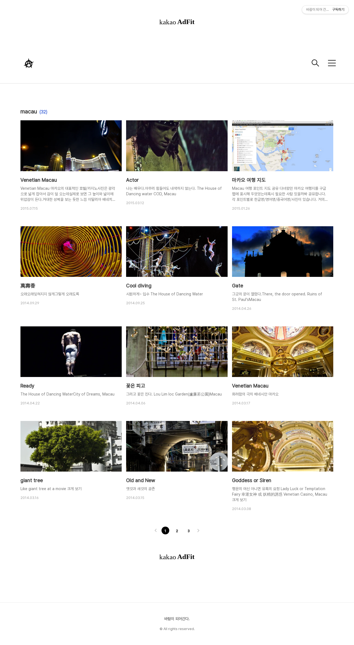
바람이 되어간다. (177, 619)
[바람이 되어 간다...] (164, 63)
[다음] (198, 531)
